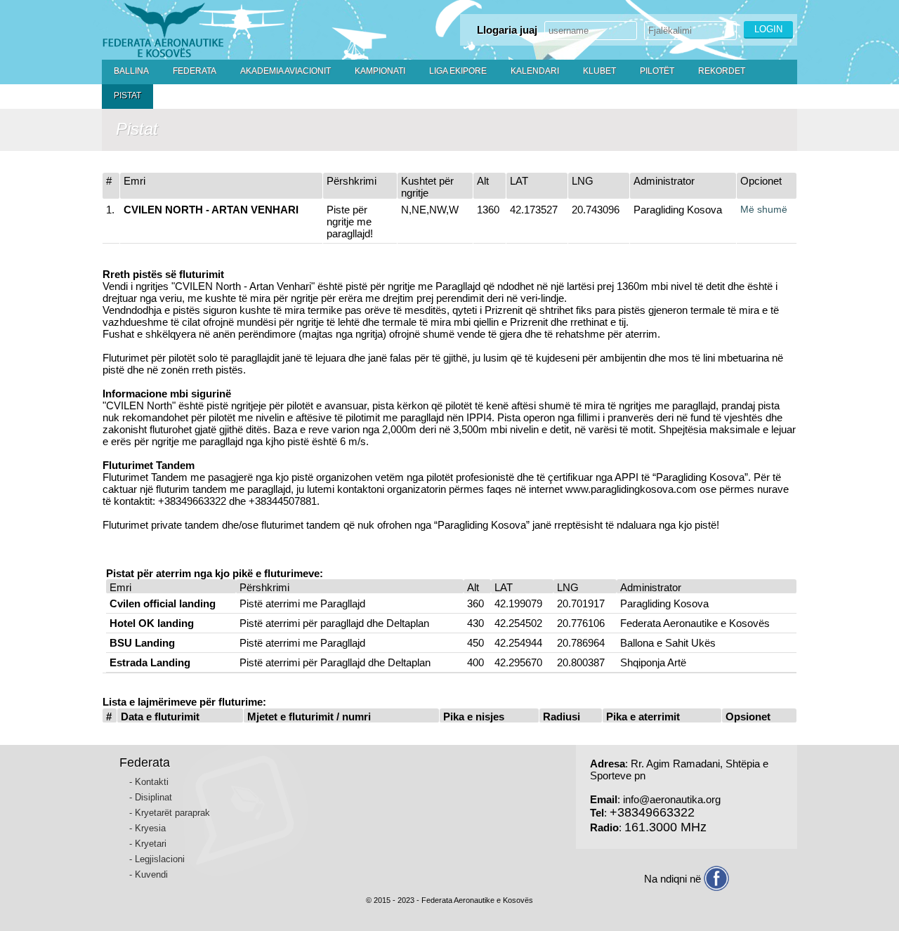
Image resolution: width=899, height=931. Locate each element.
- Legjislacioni (157, 859)
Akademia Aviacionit (285, 71)
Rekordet (721, 71)
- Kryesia (147, 828)
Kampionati (380, 71)
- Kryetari (147, 843)
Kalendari (535, 71)
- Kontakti (149, 782)
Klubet (599, 71)
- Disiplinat (150, 797)
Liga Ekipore (458, 71)
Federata (194, 71)
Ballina (131, 71)
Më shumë (763, 209)
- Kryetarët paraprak (169, 812)
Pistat (127, 95)
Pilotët (657, 71)
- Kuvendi (148, 874)
